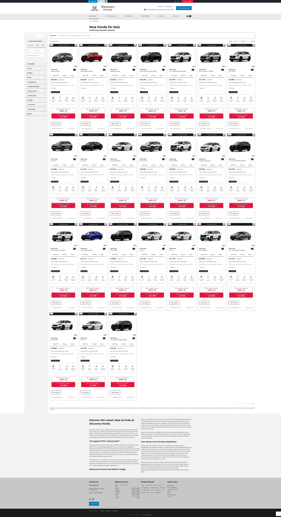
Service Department (172, 487)
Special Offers (170, 485)
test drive (143, 464)
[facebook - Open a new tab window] (90, 499)
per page (253, 41)
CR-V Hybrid (159, 485)
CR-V (154, 485)
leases (130, 447)
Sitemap (102, 510)
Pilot (152, 492)
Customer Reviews (171, 494)
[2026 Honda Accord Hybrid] (93, 236)
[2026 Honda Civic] (152, 236)
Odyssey (143, 492)
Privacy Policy (115, 510)
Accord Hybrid (149, 485)
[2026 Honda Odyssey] (63, 57)
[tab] (30, 45)
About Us (169, 491)
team (159, 453)
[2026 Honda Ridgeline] (93, 57)
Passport (148, 492)
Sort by (230, 41)
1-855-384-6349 (167, 6)
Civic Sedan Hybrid (145, 490)
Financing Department (172, 489)
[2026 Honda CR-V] (241, 57)
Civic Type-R (157, 490)
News (168, 493)
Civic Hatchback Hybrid (154, 487)
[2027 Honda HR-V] (63, 146)
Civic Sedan (162, 487)
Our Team (169, 496)
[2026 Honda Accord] (93, 146)
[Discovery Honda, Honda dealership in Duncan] (102, 8)
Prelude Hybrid (158, 492)
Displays (243, 41)
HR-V (163, 490)
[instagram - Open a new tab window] (93, 499)
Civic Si (152, 490)
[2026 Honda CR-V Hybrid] (152, 57)
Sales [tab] (116, 484)
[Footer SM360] (147, 515)
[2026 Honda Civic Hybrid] (122, 146)
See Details (56, 123)
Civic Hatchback (145, 487)
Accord (143, 485)
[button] (92, 1)
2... (246, 403)
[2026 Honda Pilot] (182, 146)
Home (90, 21)
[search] (34, 36)
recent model (106, 447)
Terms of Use (108, 510)
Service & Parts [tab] (124, 484)
